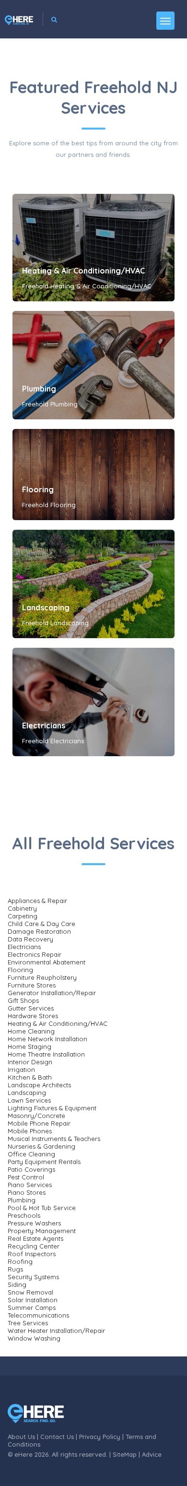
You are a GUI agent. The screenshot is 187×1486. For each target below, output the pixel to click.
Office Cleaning (31, 1154)
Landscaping (46, 607)
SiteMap (125, 1454)
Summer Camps (32, 1307)
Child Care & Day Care (41, 923)
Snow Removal (30, 1292)
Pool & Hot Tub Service (42, 1208)
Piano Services (30, 1185)
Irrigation (21, 1069)
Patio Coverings (31, 1169)
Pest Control (26, 1177)
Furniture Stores (32, 985)
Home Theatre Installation (46, 1054)
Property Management (42, 1231)
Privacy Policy (99, 1436)
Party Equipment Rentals (44, 1161)
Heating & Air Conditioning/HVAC (83, 270)
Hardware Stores (33, 1016)
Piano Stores (27, 1192)
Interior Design (30, 1062)
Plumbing (39, 388)
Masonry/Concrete (36, 1115)
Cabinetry (22, 908)
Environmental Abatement (46, 962)
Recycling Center (33, 1246)
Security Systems (33, 1277)
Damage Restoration (39, 931)
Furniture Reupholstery (42, 977)
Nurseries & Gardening (41, 1146)
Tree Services (28, 1323)
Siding (17, 1284)
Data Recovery (30, 939)
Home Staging (29, 1046)
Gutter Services (31, 1008)
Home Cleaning (31, 1031)
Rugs (15, 1269)
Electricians (43, 725)
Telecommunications (38, 1315)
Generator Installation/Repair (52, 993)
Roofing (20, 1261)
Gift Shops (23, 1000)
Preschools (24, 1215)
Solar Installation (33, 1300)
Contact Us (57, 1436)
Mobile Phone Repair (39, 1123)
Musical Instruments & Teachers (54, 1138)
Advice (152, 1454)
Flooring (38, 489)
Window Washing (34, 1338)
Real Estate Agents (35, 1238)
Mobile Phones (30, 1131)
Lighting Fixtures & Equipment (52, 1108)
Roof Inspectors (32, 1254)
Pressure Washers (34, 1223)
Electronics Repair (34, 954)
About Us (21, 1436)
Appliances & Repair (37, 900)
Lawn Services (29, 1100)
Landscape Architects (39, 1085)
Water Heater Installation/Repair (56, 1330)
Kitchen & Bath (30, 1077)
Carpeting (22, 916)
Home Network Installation (47, 1039)
